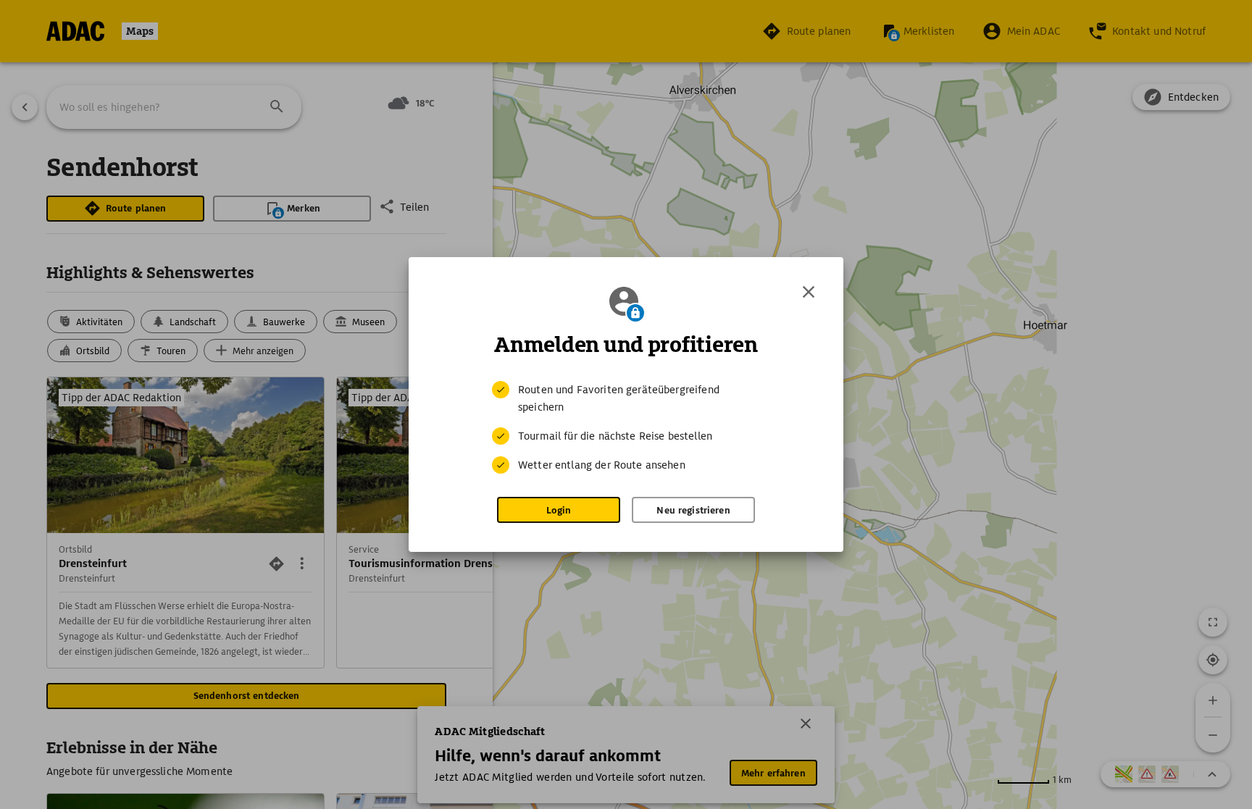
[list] (626, 427)
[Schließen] (808, 291)
